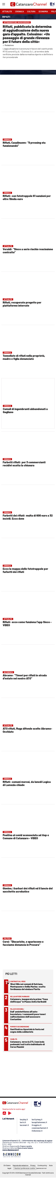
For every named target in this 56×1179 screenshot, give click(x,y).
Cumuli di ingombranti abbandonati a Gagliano (25, 410)
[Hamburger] (3, 4)
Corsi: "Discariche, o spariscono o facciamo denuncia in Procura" (23, 943)
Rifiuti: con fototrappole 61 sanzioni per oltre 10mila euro (27, 197)
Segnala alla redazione (20, 1165)
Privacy (32, 1165)
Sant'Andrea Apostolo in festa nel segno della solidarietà (27, 1030)
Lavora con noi (41, 1168)
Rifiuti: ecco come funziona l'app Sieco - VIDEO (27, 623)
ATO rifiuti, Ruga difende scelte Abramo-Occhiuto (27, 730)
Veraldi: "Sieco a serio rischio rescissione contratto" (28, 251)
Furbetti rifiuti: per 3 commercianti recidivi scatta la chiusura (24, 464)
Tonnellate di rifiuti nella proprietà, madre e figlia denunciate (24, 357)
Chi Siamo (7, 1165)
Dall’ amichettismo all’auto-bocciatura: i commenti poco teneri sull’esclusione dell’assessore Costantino (28, 1015)
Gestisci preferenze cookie (24, 1168)
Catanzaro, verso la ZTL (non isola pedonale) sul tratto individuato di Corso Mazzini (27, 1044)
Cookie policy (42, 1165)
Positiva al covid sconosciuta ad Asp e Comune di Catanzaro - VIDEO (26, 836)
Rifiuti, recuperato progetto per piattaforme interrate (22, 304)
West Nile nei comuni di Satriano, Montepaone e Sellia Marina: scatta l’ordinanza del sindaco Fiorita (27, 986)
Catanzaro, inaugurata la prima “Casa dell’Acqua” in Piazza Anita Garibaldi (29, 1000)
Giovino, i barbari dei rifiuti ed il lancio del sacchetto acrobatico (28, 890)
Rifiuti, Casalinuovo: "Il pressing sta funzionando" (24, 144)
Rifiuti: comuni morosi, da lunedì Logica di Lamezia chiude (27, 783)
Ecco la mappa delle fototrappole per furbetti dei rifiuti (25, 570)
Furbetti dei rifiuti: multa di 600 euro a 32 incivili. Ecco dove (28, 517)
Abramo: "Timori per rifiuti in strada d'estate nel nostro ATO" (25, 677)
